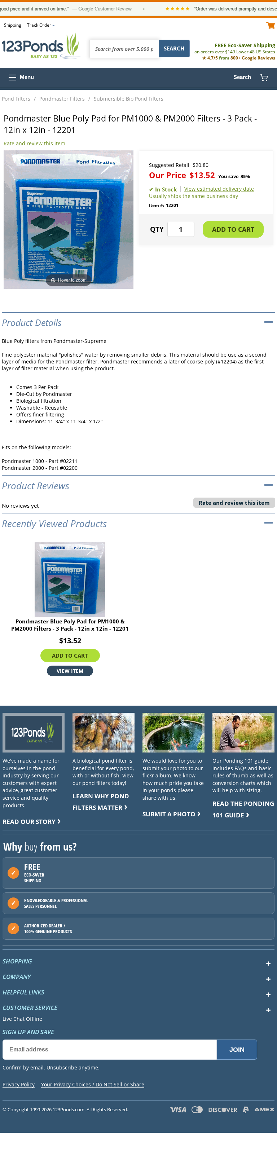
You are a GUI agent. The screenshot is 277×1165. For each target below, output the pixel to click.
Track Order (39, 25)
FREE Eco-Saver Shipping (234, 48)
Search (242, 77)
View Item (70, 670)
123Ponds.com (41, 45)
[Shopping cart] (264, 77)
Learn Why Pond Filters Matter (100, 802)
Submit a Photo (168, 814)
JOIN (237, 1049)
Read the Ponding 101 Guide (243, 809)
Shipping (12, 25)
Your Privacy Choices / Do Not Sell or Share (92, 1084)
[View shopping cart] (270, 25)
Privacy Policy (19, 1084)
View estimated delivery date (219, 189)
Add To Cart (70, 655)
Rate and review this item (34, 143)
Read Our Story (29, 821)
